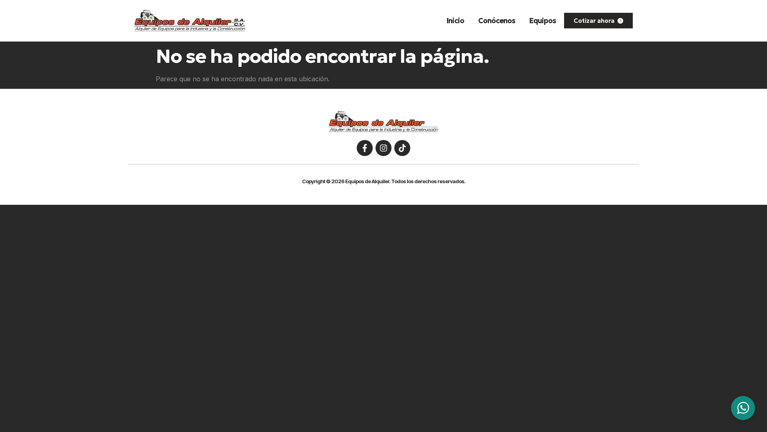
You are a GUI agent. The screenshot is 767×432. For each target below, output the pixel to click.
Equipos (542, 20)
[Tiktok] (402, 148)
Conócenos (496, 20)
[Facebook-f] (365, 148)
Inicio (455, 20)
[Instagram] (383, 148)
